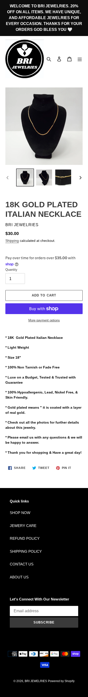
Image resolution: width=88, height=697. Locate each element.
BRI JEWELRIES (36, 681)
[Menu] (80, 59)
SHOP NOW (20, 513)
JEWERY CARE (23, 526)
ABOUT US (19, 577)
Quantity (11, 269)
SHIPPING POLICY (26, 551)
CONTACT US (21, 564)
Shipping (12, 241)
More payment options (44, 320)
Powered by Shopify (61, 681)
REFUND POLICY (25, 538)
